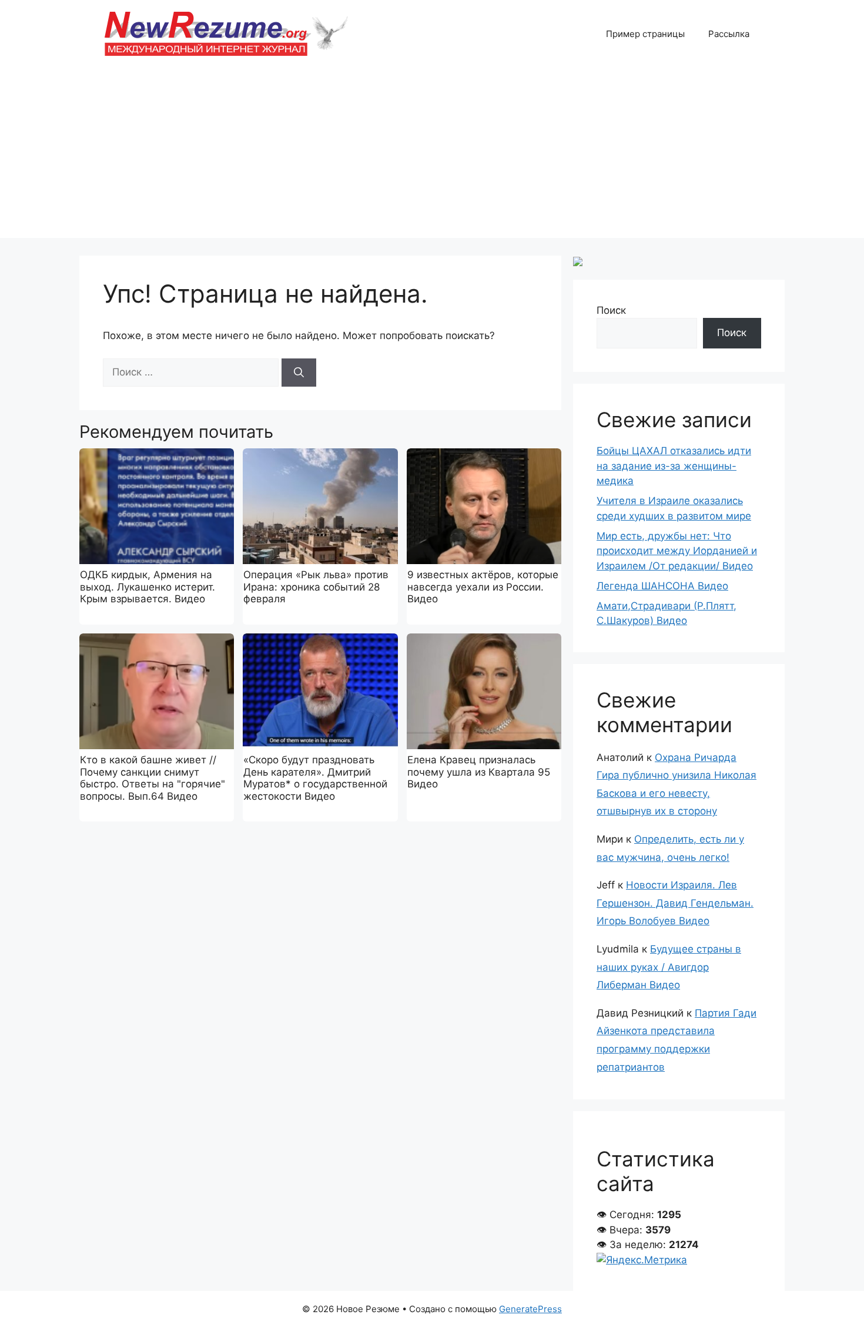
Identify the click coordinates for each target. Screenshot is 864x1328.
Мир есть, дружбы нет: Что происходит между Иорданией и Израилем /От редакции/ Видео (677, 551)
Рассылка (728, 33)
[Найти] (299, 372)
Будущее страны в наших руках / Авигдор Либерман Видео (669, 967)
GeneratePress (530, 1308)
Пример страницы (645, 33)
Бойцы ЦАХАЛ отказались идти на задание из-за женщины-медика (674, 466)
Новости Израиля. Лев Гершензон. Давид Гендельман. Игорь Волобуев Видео (675, 903)
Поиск (611, 310)
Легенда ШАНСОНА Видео (662, 586)
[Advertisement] (432, 155)
